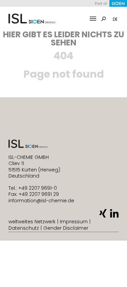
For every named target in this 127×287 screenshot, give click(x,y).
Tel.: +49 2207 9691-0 (32, 188)
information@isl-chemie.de (41, 200)
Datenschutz (23, 228)
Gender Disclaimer (65, 228)
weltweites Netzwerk (32, 221)
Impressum (74, 221)
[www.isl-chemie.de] (31, 19)
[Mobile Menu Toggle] (93, 19)
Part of (101, 3)
